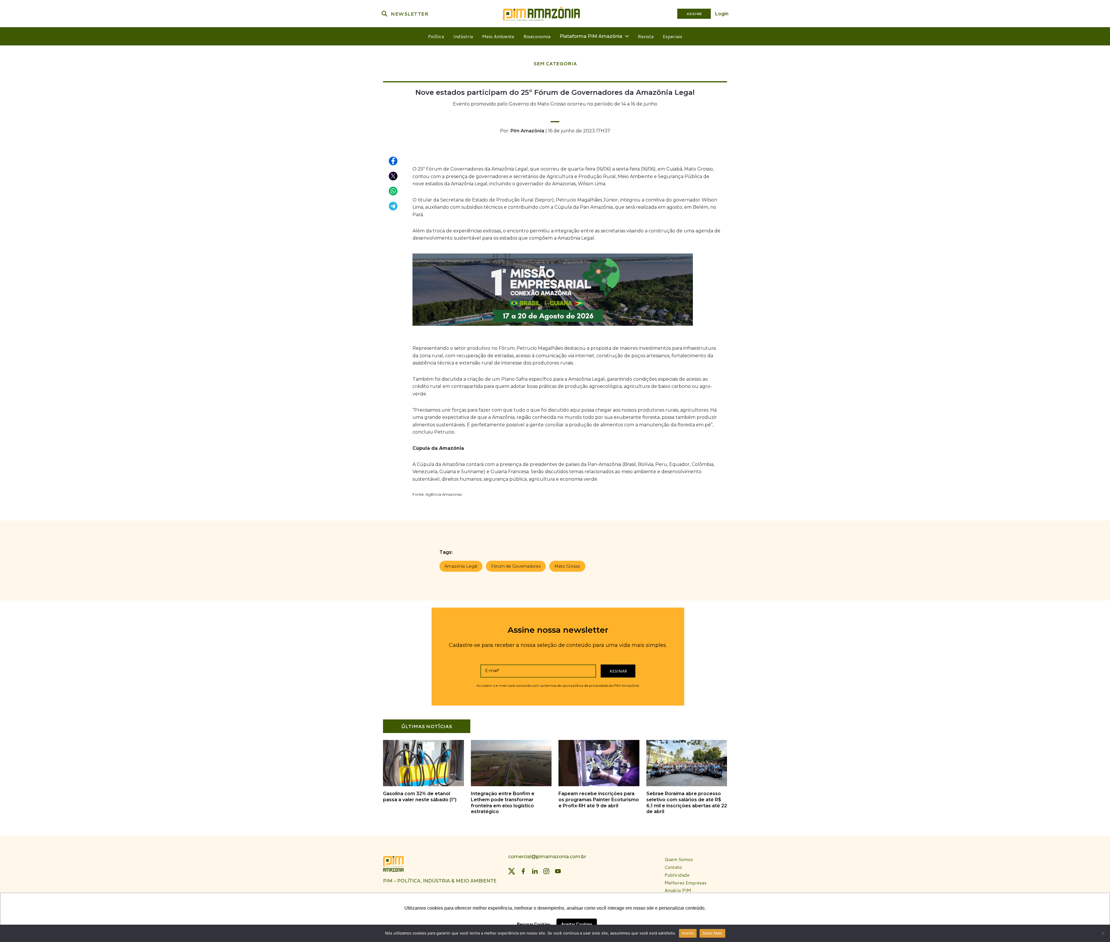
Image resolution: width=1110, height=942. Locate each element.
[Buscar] (384, 13)
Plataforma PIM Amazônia (591, 36)
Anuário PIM (678, 890)
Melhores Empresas (685, 883)
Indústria (463, 36)
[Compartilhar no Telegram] (393, 206)
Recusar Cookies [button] (533, 924)
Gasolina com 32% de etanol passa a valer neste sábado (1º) (419, 796)
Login (721, 13)
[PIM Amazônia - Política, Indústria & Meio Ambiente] (541, 13)
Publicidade (677, 875)
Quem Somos (679, 859)
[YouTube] (557, 871)
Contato (673, 867)
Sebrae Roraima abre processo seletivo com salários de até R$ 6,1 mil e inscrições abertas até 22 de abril (686, 802)
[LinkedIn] (534, 871)
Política (436, 36)
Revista (646, 36)
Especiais (672, 36)
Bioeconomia (536, 36)
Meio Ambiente (498, 36)
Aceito (688, 933)
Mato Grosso (567, 566)
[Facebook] (523, 871)
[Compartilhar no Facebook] (393, 161)
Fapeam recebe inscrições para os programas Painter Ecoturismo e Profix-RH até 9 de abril (598, 799)
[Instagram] (546, 871)
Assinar (618, 671)
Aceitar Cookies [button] (576, 924)
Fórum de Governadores (516, 566)
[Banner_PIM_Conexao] (552, 327)
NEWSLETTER (409, 13)
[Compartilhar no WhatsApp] (393, 191)
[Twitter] (511, 871)
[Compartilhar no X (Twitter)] (393, 176)
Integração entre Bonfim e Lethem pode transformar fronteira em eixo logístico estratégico (502, 802)
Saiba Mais (712, 933)
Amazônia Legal (461, 566)
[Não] (1103, 933)
